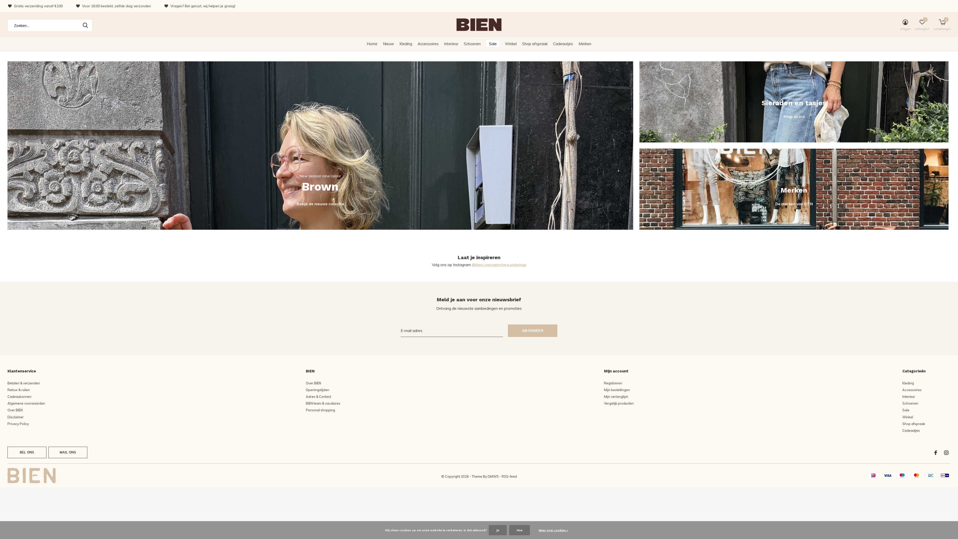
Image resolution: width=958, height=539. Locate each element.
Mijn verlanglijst (616, 397)
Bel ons (27, 452)
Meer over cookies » (553, 530)
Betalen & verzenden (23, 383)
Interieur (451, 43)
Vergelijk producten (619, 403)
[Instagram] (946, 452)
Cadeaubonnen (19, 397)
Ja (497, 530)
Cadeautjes (563, 43)
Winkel (511, 43)
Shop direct (794, 116)
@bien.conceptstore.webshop (499, 264)
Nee (519, 530)
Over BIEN (15, 410)
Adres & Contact (318, 397)
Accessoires (428, 43)
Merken (585, 43)
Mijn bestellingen (617, 390)
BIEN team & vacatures (323, 403)
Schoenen (472, 43)
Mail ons (68, 452)
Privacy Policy (18, 424)
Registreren (613, 383)
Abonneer (532, 330)
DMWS (493, 476)
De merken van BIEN (794, 204)
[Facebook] (935, 452)
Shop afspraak (535, 43)
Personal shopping (320, 410)
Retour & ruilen (18, 390)
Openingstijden (317, 390)
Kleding (405, 43)
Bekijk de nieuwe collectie (320, 204)
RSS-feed (509, 476)
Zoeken (85, 25)
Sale (493, 43)
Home (372, 43)
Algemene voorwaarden (26, 403)
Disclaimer (15, 417)
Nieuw (388, 43)
